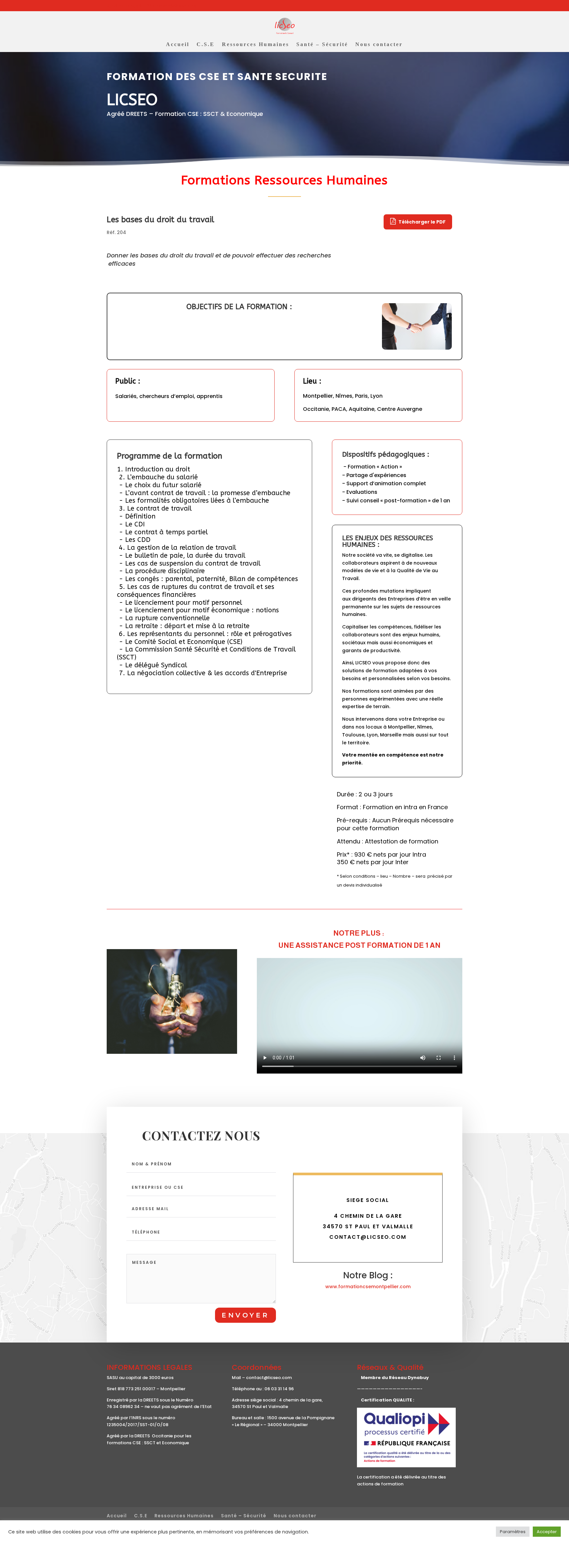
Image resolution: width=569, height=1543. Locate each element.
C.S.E (206, 44)
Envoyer (245, 1315)
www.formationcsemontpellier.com (368, 1286)
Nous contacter (379, 44)
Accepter (547, 1532)
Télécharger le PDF (421, 222)
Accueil (177, 44)
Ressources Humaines (255, 44)
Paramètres (513, 1532)
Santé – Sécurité (322, 44)
